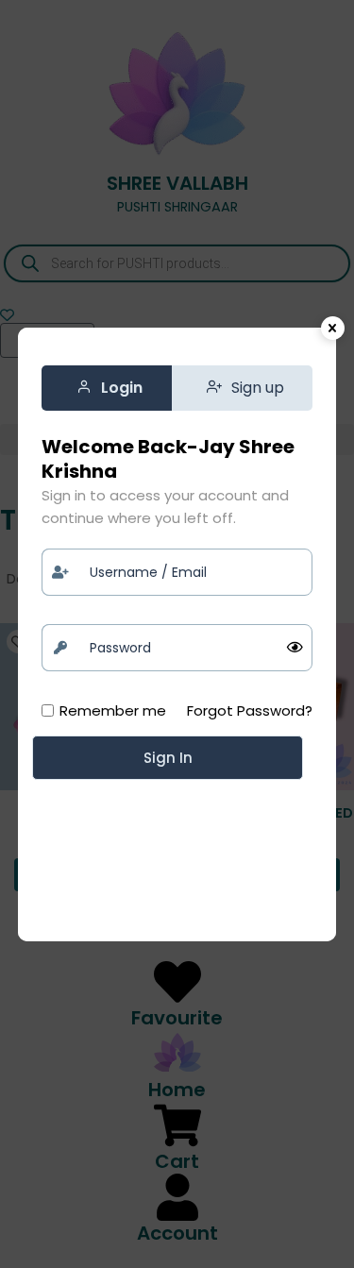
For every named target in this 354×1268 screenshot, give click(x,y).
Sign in (168, 758)
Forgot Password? (249, 710)
